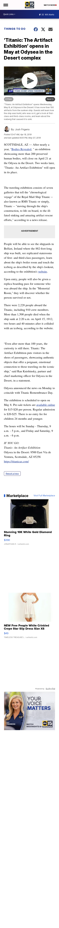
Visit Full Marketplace (44, 496)
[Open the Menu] (5, 5)
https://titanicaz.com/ (16, 461)
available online (45, 405)
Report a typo (12, 473)
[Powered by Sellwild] (50, 689)
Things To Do (15, 28)
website (42, 271)
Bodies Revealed (21, 149)
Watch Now (49, 5)
